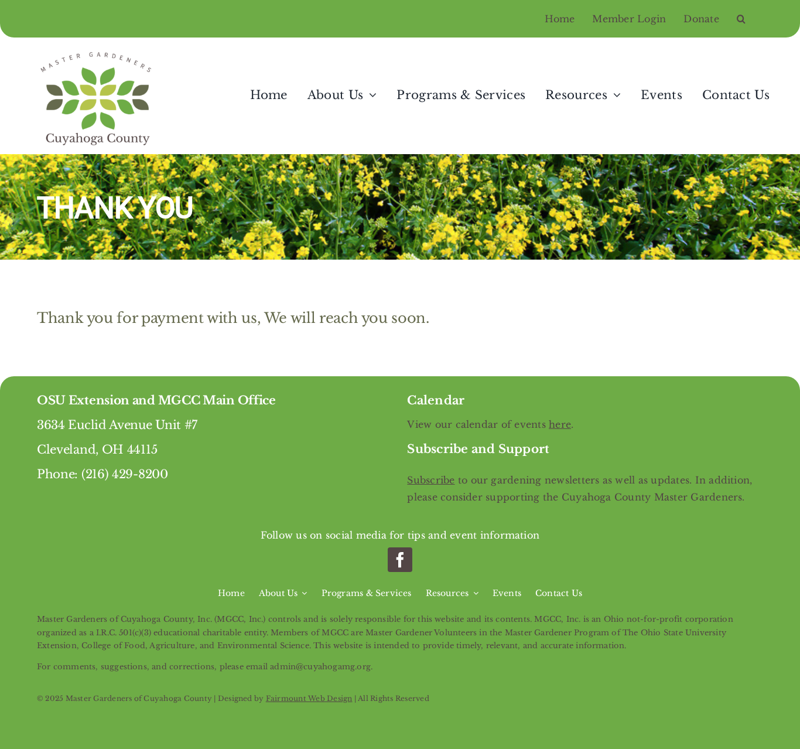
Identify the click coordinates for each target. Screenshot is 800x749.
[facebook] (400, 559)
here (560, 424)
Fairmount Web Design (309, 698)
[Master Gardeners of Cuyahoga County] (98, 52)
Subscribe (430, 480)
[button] (750, 19)
